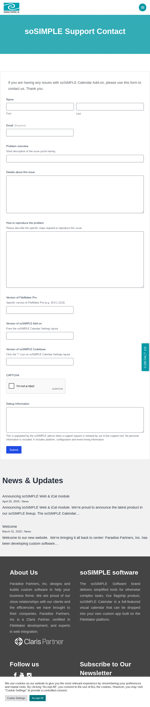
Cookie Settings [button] (16, 698)
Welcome (9, 526)
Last (78, 113)
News (25, 501)
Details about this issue (20, 172)
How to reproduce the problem (25, 222)
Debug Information (17, 403)
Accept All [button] (37, 698)
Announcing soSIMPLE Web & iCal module (36, 496)
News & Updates (32, 480)
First (8, 113)
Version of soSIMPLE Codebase (26, 349)
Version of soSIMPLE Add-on (24, 323)
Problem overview (17, 146)
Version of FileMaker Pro (21, 297)
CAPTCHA (12, 375)
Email (16, 125)
